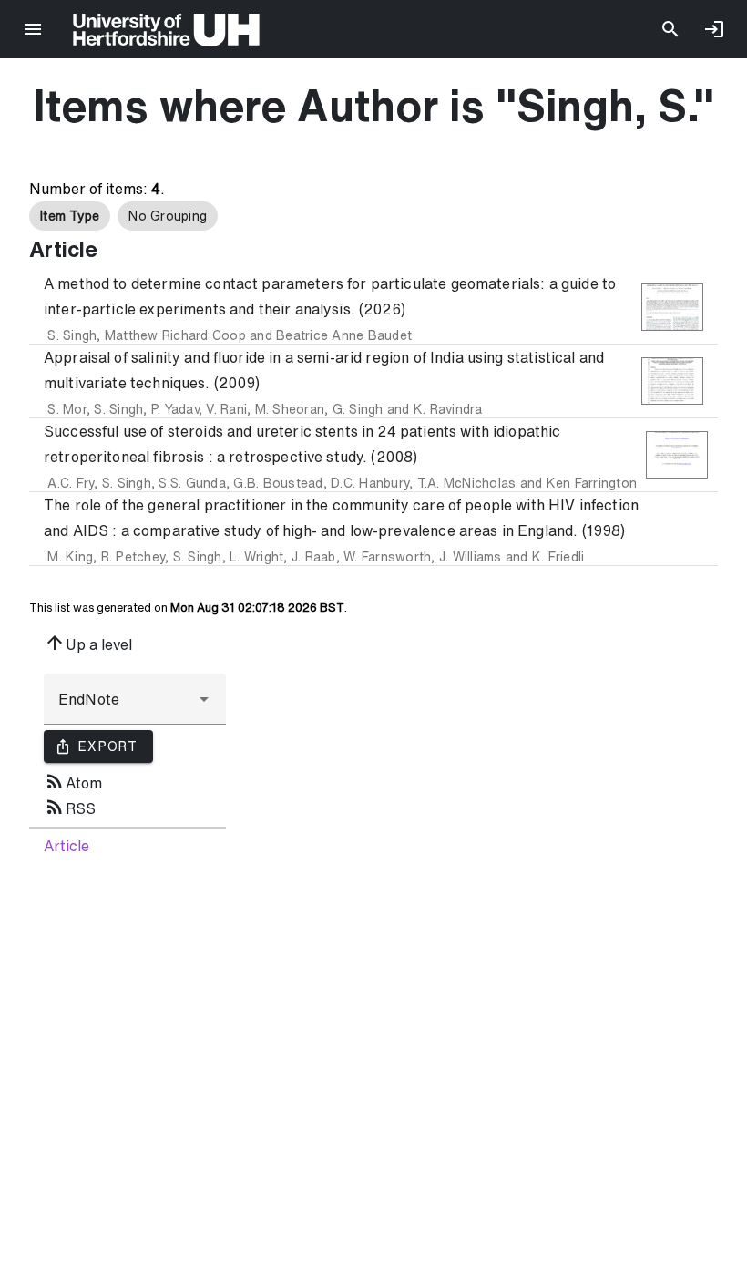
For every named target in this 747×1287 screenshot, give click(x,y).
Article (66, 846)
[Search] (670, 29)
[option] (69, 216)
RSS (70, 807)
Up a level (88, 643)
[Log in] (714, 29)
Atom (73, 781)
